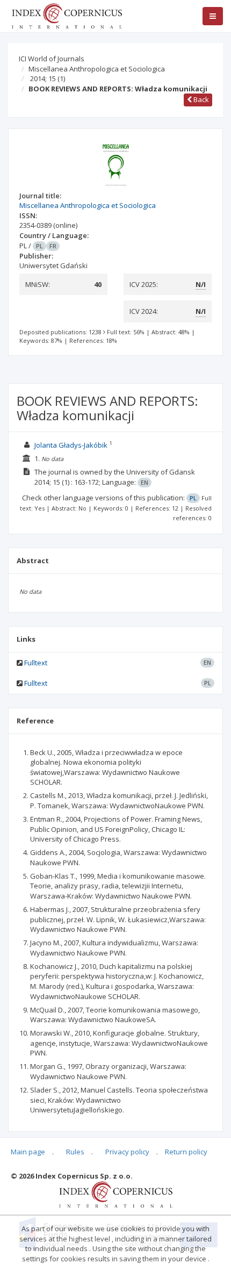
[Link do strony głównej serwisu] (66, 15)
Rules (75, 1152)
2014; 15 (47, 78)
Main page (28, 1152)
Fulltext (35, 662)
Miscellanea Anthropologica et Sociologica (96, 69)
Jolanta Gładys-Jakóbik (70, 445)
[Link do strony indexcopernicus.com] (115, 1194)
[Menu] (213, 16)
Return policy (186, 1152)
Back (200, 99)
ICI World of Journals (51, 58)
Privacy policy (127, 1152)
